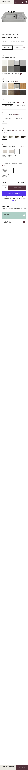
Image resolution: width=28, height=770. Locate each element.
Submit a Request (6, 215)
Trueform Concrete (6, 2)
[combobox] (17, 2)
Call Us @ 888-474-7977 (7, 222)
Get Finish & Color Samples (10, 73)
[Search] (17, 2)
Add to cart (17, 187)
